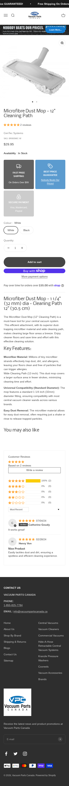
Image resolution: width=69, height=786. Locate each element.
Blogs (7, 647)
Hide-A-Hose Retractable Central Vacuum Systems (49, 645)
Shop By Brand (12, 635)
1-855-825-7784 (13, 605)
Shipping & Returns (15, 641)
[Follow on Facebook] (6, 753)
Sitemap (8, 660)
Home (7, 622)
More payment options (35, 276)
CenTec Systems (13, 133)
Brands (42, 679)
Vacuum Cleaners (48, 629)
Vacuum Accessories (50, 672)
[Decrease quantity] (8, 248)
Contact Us (10, 654)
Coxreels (43, 666)
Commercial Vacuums (51, 635)
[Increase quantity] (22, 248)
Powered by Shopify (46, 775)
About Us (9, 629)
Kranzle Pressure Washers (48, 658)
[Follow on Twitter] (15, 753)
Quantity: (9, 240)
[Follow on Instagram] (24, 753)
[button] (12, 124)
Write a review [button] (34, 470)
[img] (27, 520)
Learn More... (55, 30)
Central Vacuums (48, 622)
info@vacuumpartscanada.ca (30, 611)
